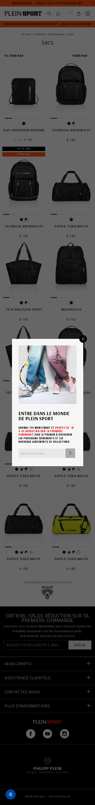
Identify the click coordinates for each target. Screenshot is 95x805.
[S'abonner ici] (70, 453)
